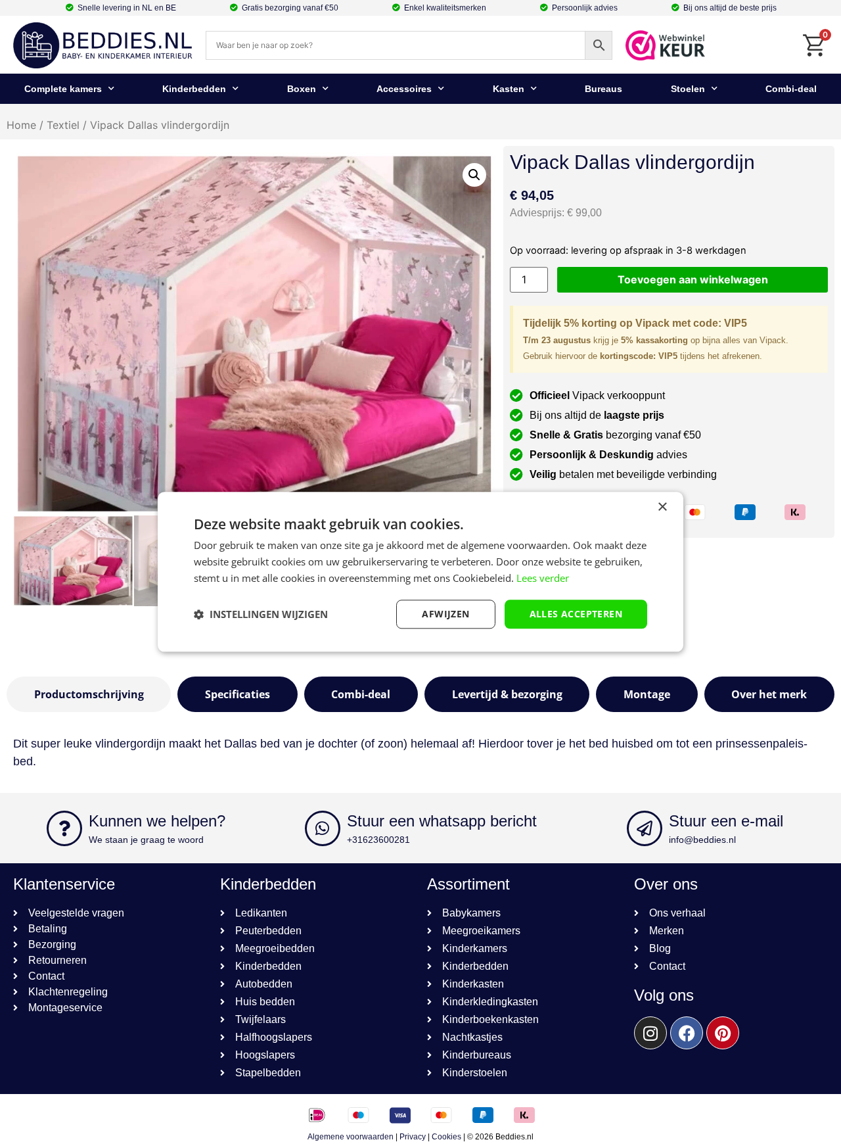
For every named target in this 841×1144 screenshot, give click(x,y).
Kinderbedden (194, 88)
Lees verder (542, 577)
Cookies (446, 1136)
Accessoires (404, 88)
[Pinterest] (722, 1032)
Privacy (412, 1136)
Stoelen (688, 88)
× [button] (662, 507)
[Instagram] (650, 1032)
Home (21, 124)
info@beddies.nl (702, 839)
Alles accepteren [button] (576, 614)
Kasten (508, 88)
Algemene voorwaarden (350, 1136)
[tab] (89, 694)
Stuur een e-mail (726, 821)
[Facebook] (686, 1032)
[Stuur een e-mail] (644, 828)
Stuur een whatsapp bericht (442, 821)
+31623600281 (378, 839)
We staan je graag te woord (146, 839)
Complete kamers (63, 88)
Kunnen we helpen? (157, 821)
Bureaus (603, 88)
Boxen (301, 88)
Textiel (63, 124)
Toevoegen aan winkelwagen (693, 279)
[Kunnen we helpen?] (64, 828)
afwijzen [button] (445, 614)
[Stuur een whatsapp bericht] (322, 828)
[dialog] (420, 572)
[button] (474, 175)
